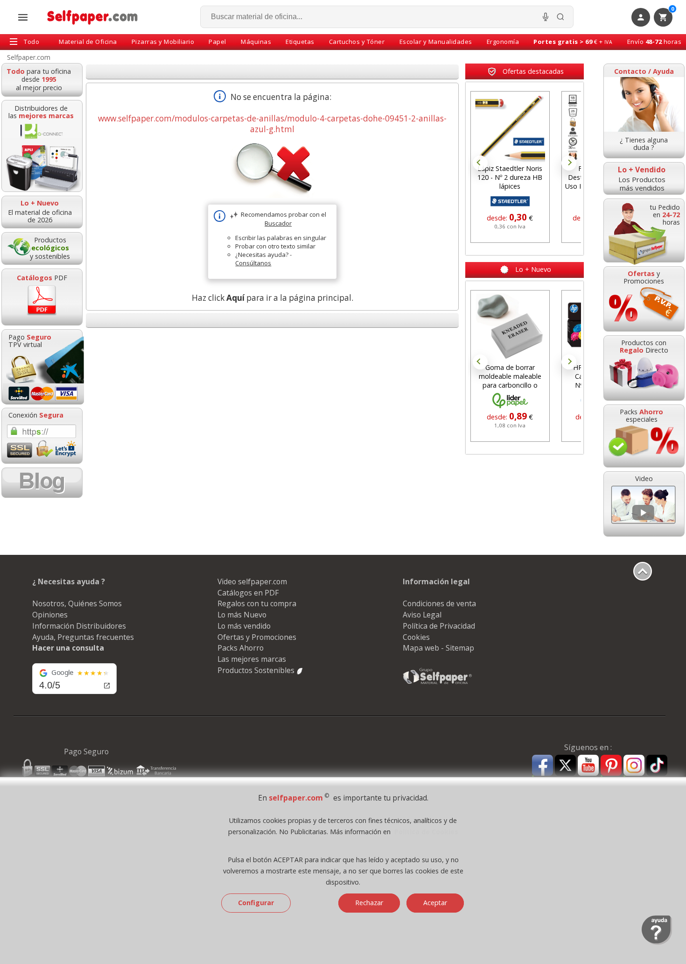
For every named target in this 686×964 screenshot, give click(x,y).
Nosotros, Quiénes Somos (77, 603)
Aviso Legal (422, 615)
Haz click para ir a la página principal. (272, 297)
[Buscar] (560, 16)
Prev (480, 163)
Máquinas (256, 41)
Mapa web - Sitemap (438, 648)
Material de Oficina (88, 41)
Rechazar (369, 902)
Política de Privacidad (439, 626)
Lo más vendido (244, 626)
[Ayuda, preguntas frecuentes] (657, 942)
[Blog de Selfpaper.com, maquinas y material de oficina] (42, 483)
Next (568, 163)
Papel (217, 41)
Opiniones (50, 615)
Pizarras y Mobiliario (163, 41)
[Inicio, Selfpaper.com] (92, 17)
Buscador (278, 223)
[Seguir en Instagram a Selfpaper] (633, 767)
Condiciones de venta (439, 603)
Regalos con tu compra (256, 603)
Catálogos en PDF (248, 593)
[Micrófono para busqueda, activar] (545, 17)
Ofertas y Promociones (256, 637)
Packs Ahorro (240, 648)
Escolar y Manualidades (435, 41)
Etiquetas (300, 41)
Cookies (416, 637)
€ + (572, 41)
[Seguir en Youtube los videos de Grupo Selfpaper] (588, 766)
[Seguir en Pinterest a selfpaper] (611, 767)
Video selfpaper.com (252, 581)
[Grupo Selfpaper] (438, 684)
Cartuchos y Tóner (357, 41)
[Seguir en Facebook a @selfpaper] (542, 767)
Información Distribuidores (79, 626)
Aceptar (435, 902)
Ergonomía (503, 41)
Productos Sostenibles (256, 670)
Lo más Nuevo (241, 615)
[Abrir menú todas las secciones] (23, 17)
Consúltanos (253, 263)
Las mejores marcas (251, 659)
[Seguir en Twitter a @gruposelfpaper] (565, 766)
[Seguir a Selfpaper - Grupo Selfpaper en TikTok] (656, 766)
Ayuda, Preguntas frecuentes (83, 637)
